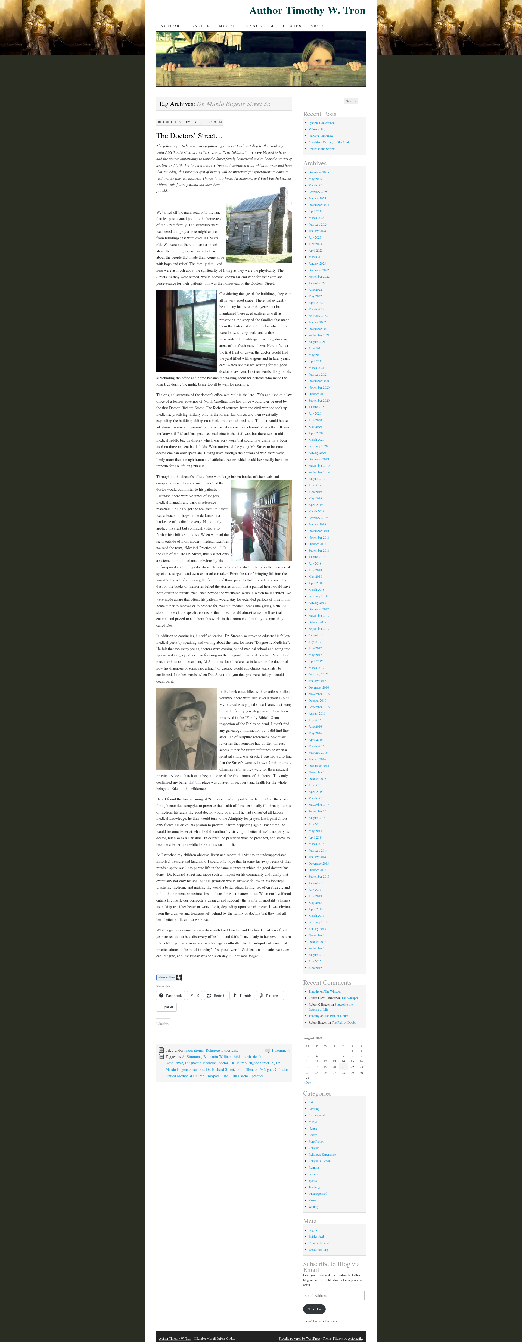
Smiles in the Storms (322, 148)
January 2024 (317, 231)
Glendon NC (255, 1069)
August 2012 (317, 954)
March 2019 (316, 511)
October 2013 (317, 870)
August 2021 (317, 341)
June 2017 (315, 648)
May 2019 (315, 498)
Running (314, 1167)
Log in (313, 1230)
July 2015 (315, 785)
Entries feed (316, 1236)
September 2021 (319, 335)
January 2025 (317, 198)
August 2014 (317, 817)
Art (311, 1102)
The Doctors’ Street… (189, 135)
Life (225, 1075)
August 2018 (317, 557)
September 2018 (319, 550)
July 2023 (315, 237)
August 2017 (317, 635)
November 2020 (319, 387)
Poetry (313, 1135)
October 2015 (317, 778)
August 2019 (317, 478)
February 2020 (318, 446)
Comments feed (319, 1243)
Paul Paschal (240, 1075)
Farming (314, 1108)
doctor (223, 1062)
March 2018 (316, 589)
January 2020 (317, 452)
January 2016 (317, 759)
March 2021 (316, 367)
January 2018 (317, 602)
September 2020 (319, 400)
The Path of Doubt (336, 1015)
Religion (314, 1148)
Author (170, 25)
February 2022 (318, 315)
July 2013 (315, 889)
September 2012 (319, 948)
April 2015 (316, 791)
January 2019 (317, 524)
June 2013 (315, 896)
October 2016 (317, 700)
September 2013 (319, 876)
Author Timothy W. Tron (307, 10)
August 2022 (317, 283)
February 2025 (318, 191)
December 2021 (319, 328)
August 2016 (317, 713)
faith (239, 1069)
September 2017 (319, 628)
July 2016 (315, 720)
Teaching (314, 1187)
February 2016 (318, 752)
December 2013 (319, 863)
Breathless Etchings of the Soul (329, 142)
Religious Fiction (320, 1161)
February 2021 (318, 374)
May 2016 (315, 733)
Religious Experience (222, 1050)
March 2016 (316, 746)
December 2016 (319, 687)
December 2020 (319, 380)
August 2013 (317, 883)
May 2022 (315, 296)
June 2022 (315, 289)
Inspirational (194, 1050)
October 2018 (317, 544)
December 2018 (319, 530)
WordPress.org (318, 1249)
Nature (313, 1128)
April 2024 (316, 211)
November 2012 (319, 935)
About (318, 25)
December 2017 (319, 609)
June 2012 (315, 967)
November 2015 (319, 772)
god (270, 1069)
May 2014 (315, 830)
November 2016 (319, 694)
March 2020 (316, 439)
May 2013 (315, 902)
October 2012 (317, 941)
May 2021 (315, 354)
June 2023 (315, 244)
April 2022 (316, 302)
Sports (313, 1180)
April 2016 (316, 739)
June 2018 (315, 570)
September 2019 (319, 472)
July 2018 (315, 563)
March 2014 (316, 844)
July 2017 (315, 641)
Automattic (355, 1338)
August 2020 (317, 407)
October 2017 (317, 622)
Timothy (170, 122)
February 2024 (318, 224)
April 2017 (316, 661)
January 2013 (317, 928)
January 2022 (317, 322)
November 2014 (319, 804)
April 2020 (316, 433)
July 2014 (315, 824)
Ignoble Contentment (322, 122)
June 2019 (315, 491)
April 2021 (316, 361)
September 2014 (319, 811)
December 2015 (319, 765)
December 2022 (319, 270)
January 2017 (317, 680)
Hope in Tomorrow (321, 135)
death (257, 1056)
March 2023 (316, 257)
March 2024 (316, 217)
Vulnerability (317, 129)
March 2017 (316, 667)
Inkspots (213, 1075)
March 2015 (316, 798)
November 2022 (319, 276)
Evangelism (258, 25)
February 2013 (318, 922)
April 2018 (316, 583)
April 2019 (316, 504)
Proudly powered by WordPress (299, 1338)
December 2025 (319, 172)
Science (313, 1174)
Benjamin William (217, 1056)
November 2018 (319, 537)
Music (227, 25)
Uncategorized (318, 1193)
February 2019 (318, 517)
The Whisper (332, 991)
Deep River (174, 1062)
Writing (313, 1206)
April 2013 (316, 909)
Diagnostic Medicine (200, 1062)
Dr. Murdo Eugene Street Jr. (252, 1062)
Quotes (292, 25)
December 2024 (319, 204)
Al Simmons (191, 1056)
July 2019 (315, 485)
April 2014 (316, 837)
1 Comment (281, 1050)
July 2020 (315, 413)
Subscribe (314, 1309)
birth (247, 1056)
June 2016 (315, 726)
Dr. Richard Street (220, 1069)
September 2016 (319, 707)
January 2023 (317, 263)
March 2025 (316, 185)
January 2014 (317, 857)
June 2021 (315, 348)
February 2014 (318, 850)
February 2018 (318, 596)
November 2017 (319, 615)
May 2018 (315, 576)
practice (258, 1075)
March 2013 (316, 915)
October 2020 (317, 394)
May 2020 (315, 426)
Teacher (199, 25)
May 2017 (315, 654)
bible (237, 1056)
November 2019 (319, 465)
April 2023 (316, 250)
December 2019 (319, 459)
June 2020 (315, 420)
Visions (314, 1200)
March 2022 (316, 309)
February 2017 (318, 674)
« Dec (307, 1082)
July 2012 (315, 961)
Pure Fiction (316, 1141)
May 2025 (315, 178)
